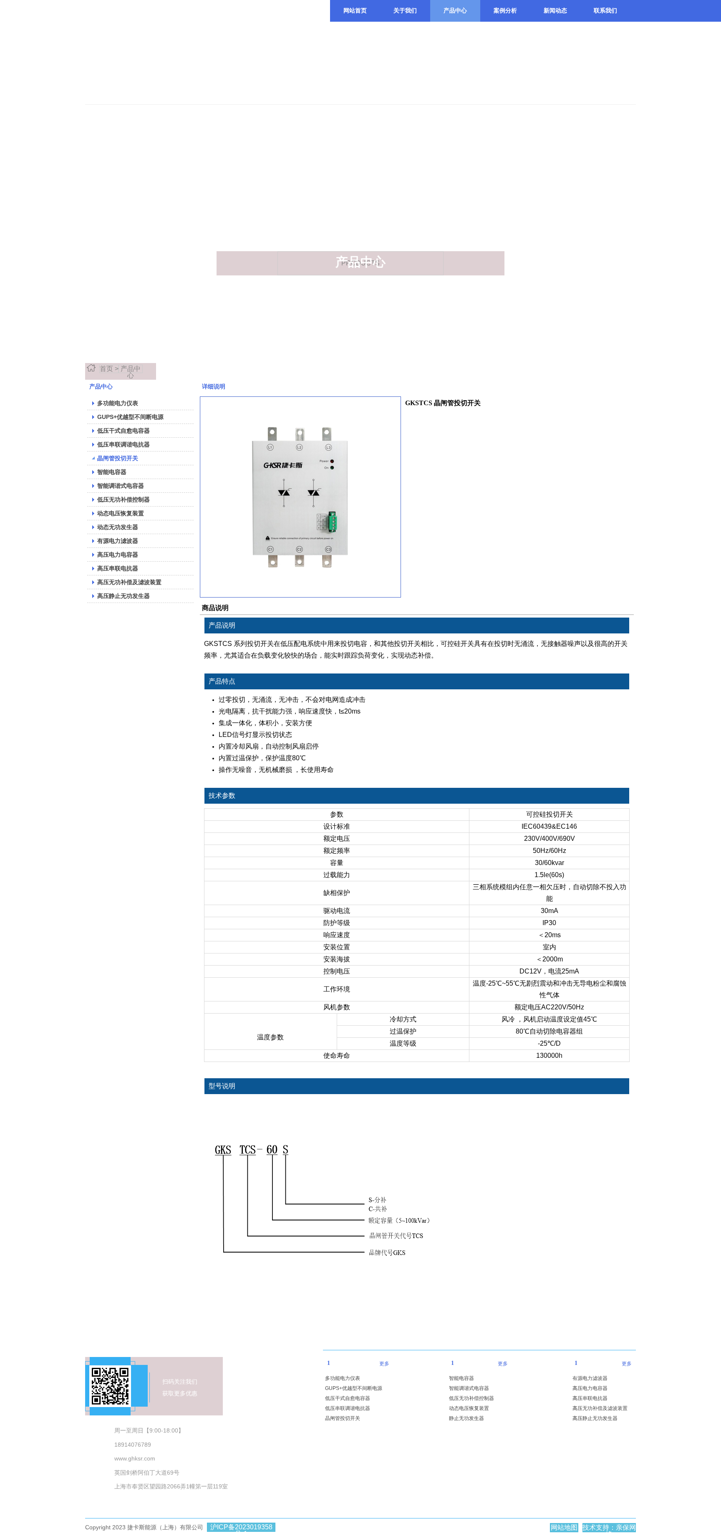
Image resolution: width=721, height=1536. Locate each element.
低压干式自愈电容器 (347, 1398)
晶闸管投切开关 (342, 1418)
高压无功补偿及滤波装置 (600, 1408)
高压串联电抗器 (590, 1398)
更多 (384, 1363)
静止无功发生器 (466, 1418)
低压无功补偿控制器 (471, 1398)
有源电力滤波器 (590, 1378)
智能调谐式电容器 (469, 1388)
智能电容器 (461, 1378)
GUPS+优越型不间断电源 (353, 1388)
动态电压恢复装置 (469, 1408)
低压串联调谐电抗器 (347, 1408)
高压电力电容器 (590, 1388)
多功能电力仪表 (342, 1378)
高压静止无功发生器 (595, 1418)
